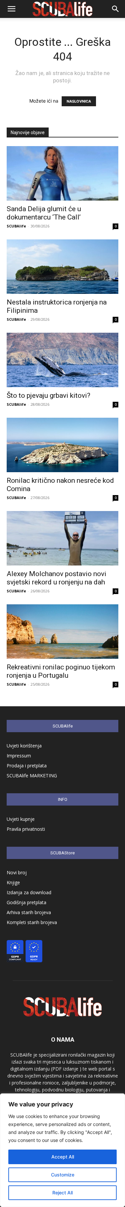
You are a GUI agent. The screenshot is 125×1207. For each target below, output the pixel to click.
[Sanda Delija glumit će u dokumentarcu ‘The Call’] (62, 173)
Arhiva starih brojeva (29, 912)
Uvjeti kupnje (21, 819)
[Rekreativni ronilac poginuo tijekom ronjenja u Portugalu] (62, 631)
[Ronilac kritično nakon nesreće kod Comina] (62, 445)
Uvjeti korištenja (24, 745)
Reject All (62, 1192)
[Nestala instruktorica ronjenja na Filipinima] (62, 266)
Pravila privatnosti (26, 829)
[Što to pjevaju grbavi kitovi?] (62, 360)
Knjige (13, 882)
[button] (11, 9)
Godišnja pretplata (26, 902)
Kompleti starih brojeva (32, 922)
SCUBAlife (16, 225)
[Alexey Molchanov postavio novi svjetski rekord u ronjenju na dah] (62, 538)
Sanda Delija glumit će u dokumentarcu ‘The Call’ (44, 213)
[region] (62, 1150)
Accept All (62, 1157)
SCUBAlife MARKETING (32, 775)
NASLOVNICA (79, 101)
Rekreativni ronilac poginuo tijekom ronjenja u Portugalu (61, 671)
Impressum (19, 755)
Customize (62, 1174)
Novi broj (17, 872)
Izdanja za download (29, 892)
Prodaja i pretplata (27, 765)
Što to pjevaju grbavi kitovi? (48, 395)
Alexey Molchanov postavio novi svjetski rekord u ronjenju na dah (56, 578)
